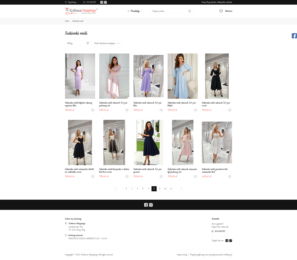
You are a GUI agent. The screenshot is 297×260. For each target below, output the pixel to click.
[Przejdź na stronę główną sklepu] (81, 11)
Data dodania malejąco (104, 43)
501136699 (91, 2)
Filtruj (69, 43)
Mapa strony (182, 254)
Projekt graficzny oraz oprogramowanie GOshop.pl (211, 254)
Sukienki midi (77, 21)
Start (67, 21)
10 (165, 188)
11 (171, 188)
